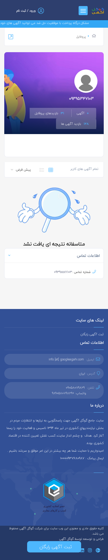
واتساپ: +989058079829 (69, 393)
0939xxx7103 (63, 272)
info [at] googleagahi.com (66, 359)
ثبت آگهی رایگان (92, 334)
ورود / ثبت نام (26, 10)
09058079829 (75, 387)
